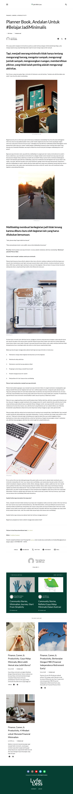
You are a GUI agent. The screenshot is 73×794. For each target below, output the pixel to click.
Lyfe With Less (14, 38)
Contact (33, 789)
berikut (32, 540)
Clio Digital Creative (42, 775)
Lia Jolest (30, 530)
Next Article (58, 575)
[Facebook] (28, 771)
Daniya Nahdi (11, 668)
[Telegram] (40, 771)
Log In (40, 789)
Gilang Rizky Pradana (18, 596)
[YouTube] (36, 771)
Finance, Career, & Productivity (16, 15)
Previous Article (16, 575)
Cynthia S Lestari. (15, 535)
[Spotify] (44, 771)
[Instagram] (32, 771)
